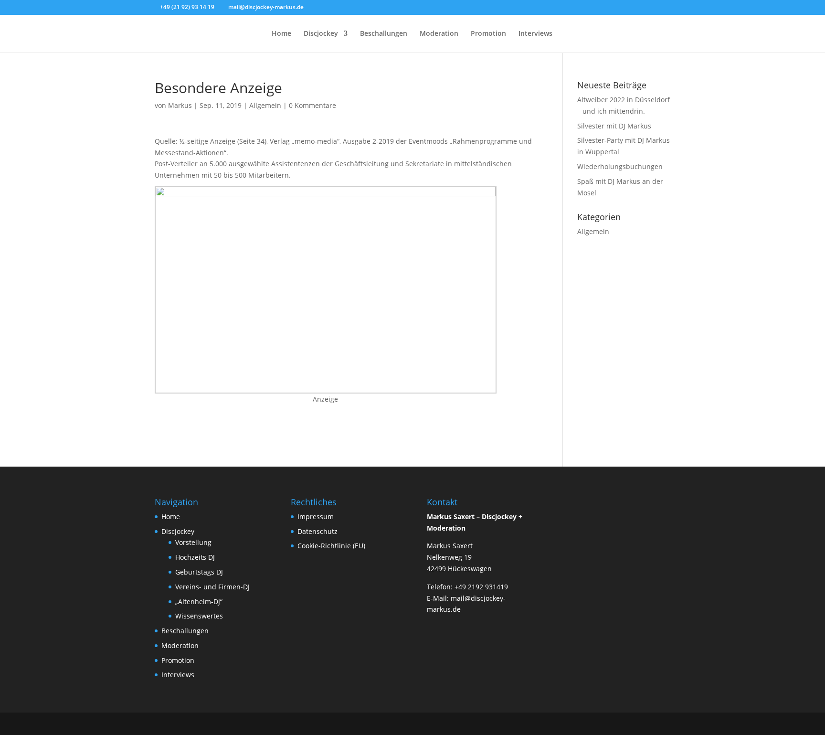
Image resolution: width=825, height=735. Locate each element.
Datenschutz (317, 531)
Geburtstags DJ (199, 571)
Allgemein (265, 105)
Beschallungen (383, 34)
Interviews (535, 34)
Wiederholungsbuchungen (620, 166)
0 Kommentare (312, 105)
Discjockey (321, 34)
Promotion (488, 34)
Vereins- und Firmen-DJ (212, 586)
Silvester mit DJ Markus (614, 125)
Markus (180, 105)
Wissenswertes (199, 615)
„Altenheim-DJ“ (198, 601)
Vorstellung (193, 542)
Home (281, 34)
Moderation (439, 34)
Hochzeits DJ (195, 557)
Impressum (315, 516)
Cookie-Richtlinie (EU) (331, 545)
